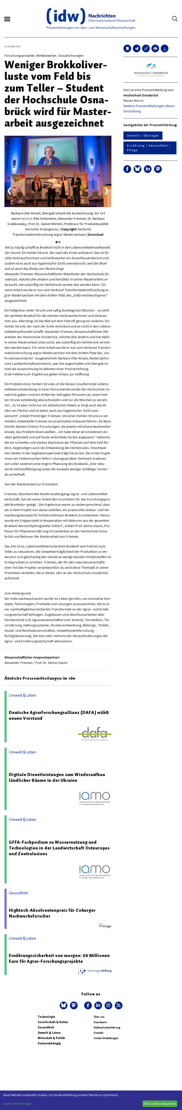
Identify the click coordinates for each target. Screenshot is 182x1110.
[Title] (146, 48)
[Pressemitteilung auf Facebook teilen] (127, 169)
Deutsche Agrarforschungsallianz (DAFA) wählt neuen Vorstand (59, 715)
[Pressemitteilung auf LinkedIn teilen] (148, 169)
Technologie (46, 1017)
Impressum (100, 1022)
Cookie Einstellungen (106, 1038)
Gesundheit (46, 1027)
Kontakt (98, 1033)
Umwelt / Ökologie (143, 135)
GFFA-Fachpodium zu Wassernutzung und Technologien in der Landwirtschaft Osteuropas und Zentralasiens (59, 848)
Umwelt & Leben (49, 1033)
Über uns (99, 1017)
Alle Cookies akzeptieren (160, 1104)
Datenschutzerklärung (107, 1027)
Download (95, 234)
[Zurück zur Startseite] (91, 18)
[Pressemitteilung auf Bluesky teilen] (137, 169)
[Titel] (127, 48)
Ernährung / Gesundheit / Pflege (149, 147)
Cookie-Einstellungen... (18, 1104)
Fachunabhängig (49, 1043)
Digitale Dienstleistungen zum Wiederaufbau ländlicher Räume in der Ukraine (57, 777)
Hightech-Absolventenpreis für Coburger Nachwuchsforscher (52, 913)
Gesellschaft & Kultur (53, 1022)
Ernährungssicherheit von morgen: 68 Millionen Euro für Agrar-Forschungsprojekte (59, 958)
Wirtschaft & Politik (51, 1038)
